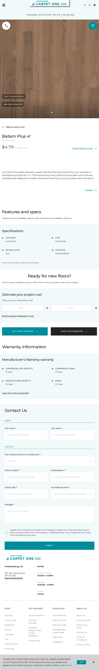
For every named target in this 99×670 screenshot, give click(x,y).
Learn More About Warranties (15, 393)
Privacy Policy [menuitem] (83, 645)
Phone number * (12, 470)
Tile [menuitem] (6, 639)
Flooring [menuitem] (8, 615)
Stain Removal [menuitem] (59, 615)
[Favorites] (89, 5)
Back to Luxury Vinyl (15, 127)
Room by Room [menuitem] (84, 620)
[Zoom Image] (6, 26)
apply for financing (72, 331)
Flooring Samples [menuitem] (33, 621)
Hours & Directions (14, 578)
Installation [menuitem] (58, 642)
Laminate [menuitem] (9, 634)
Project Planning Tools (82, 148)
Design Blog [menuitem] (34, 640)
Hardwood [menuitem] (9, 625)
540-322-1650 (68, 15)
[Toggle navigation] (3, 5)
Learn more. (65, 665)
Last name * (56, 428)
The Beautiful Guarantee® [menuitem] (59, 631)
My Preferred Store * (60, 487)
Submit (49, 545)
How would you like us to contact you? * (22, 454)
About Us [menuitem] (81, 615)
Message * (9, 504)
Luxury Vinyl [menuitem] (10, 620)
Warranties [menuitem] (58, 637)
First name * (10, 428)
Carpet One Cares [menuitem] (82, 626)
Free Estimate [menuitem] (11, 644)
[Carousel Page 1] (48, 112)
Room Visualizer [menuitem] (36, 615)
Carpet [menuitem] (8, 630)
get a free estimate (23, 331)
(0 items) (94, 5)
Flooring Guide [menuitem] (59, 625)
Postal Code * (11, 487)
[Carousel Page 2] (51, 112)
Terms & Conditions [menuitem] (82, 638)
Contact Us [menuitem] (82, 632)
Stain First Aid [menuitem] (59, 620)
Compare (89, 190)
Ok (81, 662)
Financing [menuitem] (9, 649)
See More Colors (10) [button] (13, 104)
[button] (84, 5)
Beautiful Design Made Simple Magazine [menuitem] (35, 632)
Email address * (58, 470)
